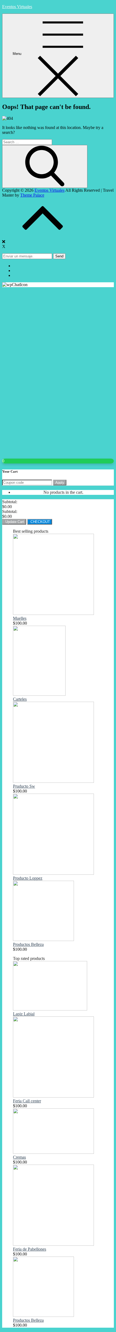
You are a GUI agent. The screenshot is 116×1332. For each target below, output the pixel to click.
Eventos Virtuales (17, 6)
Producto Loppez (27, 878)
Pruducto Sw (24, 786)
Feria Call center (27, 1101)
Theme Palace (32, 195)
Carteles (20, 699)
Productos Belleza (28, 944)
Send (59, 256)
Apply (59, 483)
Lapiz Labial (24, 1014)
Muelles (19, 618)
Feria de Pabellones (29, 1249)
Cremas (19, 1157)
